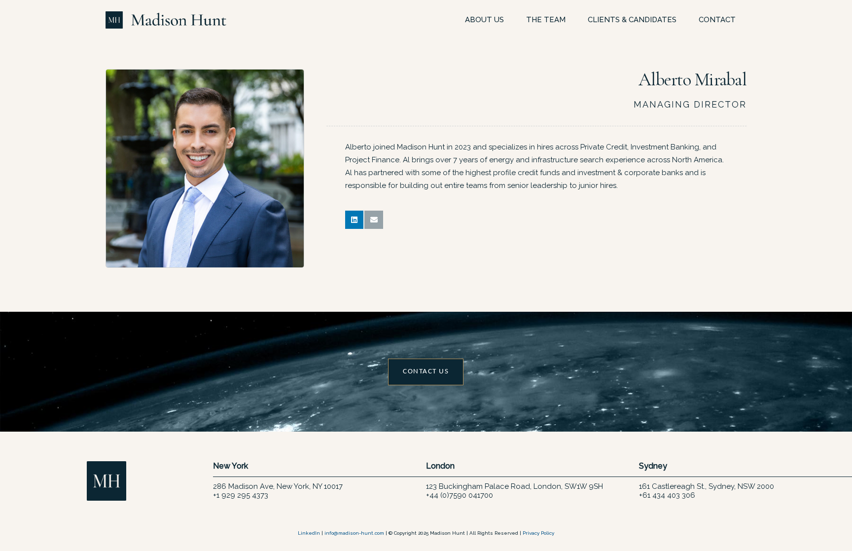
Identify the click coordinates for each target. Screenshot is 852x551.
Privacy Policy (538, 533)
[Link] (166, 20)
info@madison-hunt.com (354, 533)
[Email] (373, 220)
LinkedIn (309, 533)
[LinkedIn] (354, 220)
